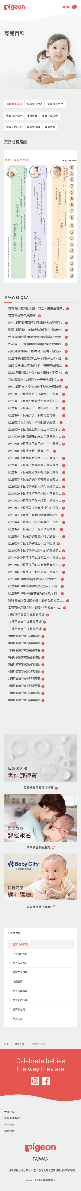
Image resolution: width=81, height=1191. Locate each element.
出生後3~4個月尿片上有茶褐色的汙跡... (34, 507)
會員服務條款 (12, 1118)
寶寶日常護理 (14, 115)
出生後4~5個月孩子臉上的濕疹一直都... (34, 522)
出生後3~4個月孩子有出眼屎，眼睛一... (34, 500)
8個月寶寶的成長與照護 (24, 643)
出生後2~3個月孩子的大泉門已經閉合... (34, 486)
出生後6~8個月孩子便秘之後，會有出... (34, 571)
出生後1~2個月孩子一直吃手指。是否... (34, 408)
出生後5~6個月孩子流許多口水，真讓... (34, 557)
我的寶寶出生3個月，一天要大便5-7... (33, 379)
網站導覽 (9, 1131)
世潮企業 (9, 1112)
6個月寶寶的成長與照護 (24, 657)
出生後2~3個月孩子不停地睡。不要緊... (34, 493)
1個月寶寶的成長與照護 (24, 693)
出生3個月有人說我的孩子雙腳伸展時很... (35, 386)
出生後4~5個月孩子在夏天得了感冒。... (34, 536)
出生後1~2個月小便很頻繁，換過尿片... (34, 465)
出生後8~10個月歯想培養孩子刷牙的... (33, 593)
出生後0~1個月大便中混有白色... (30, 450)
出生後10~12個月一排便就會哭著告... (33, 422)
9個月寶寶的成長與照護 (24, 636)
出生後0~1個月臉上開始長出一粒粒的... (34, 429)
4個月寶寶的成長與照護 (24, 671)
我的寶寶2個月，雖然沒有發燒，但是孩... (35, 351)
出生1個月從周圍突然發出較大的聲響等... (35, 322)
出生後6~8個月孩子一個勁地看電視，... (34, 415)
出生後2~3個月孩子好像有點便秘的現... (34, 479)
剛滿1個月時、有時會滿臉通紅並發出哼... (35, 329)
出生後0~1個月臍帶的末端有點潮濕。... (34, 436)
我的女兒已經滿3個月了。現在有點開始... (35, 365)
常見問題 (50, 127)
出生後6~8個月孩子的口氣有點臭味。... (34, 564)
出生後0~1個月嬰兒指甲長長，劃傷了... (34, 458)
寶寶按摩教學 (50, 115)
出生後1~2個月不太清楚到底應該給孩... (34, 401)
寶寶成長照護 (14, 104)
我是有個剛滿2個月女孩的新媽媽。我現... (35, 336)
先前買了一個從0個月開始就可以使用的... (35, 344)
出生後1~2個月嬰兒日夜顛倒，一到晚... (34, 393)
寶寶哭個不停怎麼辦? (22, 315)
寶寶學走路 (33, 127)
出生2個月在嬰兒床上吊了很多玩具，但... (35, 358)
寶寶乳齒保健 (14, 127)
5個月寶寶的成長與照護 (24, 664)
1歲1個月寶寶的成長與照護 (26, 614)
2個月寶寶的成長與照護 (24, 685)
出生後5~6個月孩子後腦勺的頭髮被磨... (34, 550)
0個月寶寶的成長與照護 (24, 700)
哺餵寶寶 (32, 115)
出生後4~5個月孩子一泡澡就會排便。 (33, 529)
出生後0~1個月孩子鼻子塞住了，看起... (34, 443)
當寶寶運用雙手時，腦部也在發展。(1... (34, 607)
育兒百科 (15, 933)
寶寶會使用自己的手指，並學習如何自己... (36, 600)
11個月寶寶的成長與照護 (25, 621)
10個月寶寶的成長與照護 (25, 628)
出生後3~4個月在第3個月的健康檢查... (33, 514)
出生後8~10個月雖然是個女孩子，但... (33, 586)
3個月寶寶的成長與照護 (24, 678)
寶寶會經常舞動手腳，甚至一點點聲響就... (36, 308)
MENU (66, 7)
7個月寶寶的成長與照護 (24, 650)
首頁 (6, 1043)
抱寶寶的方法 (35, 104)
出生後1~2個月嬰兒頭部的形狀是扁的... (34, 472)
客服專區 (9, 1125)
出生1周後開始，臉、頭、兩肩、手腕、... (35, 372)
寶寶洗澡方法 (55, 104)
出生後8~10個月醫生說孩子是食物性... (33, 579)
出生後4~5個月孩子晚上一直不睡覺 (31, 543)
